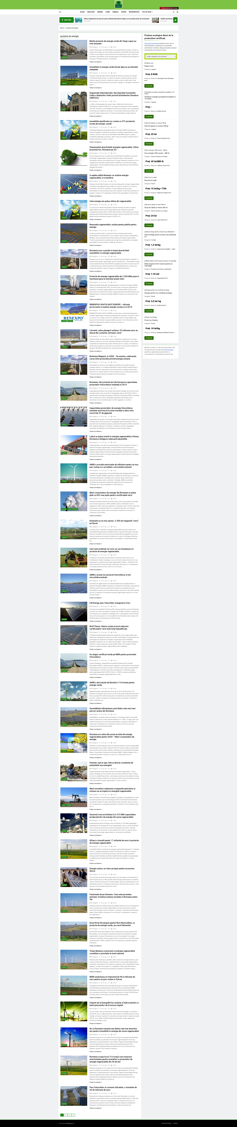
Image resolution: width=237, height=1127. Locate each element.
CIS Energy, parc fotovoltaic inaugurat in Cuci (110, 603)
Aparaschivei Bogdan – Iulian (166, 249)
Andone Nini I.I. (162, 305)
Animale (115, 12)
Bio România (169, 350)
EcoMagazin (94, 47)
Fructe (153, 184)
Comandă (149, 86)
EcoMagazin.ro (69, 1123)
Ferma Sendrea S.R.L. (163, 138)
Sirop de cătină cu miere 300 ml (155, 207)
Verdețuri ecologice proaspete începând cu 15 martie (160, 98)
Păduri (123, 12)
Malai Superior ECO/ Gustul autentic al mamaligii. (158, 265)
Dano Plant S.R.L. (162, 220)
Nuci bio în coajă (150, 180)
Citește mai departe (95, 62)
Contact (175, 1123)
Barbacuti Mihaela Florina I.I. (166, 332)
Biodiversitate (134, 12)
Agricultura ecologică (151, 43)
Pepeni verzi (148, 66)
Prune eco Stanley (151, 320)
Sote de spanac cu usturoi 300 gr (156, 126)
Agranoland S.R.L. (162, 278)
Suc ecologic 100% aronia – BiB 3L (157, 153)
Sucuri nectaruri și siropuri (159, 156)
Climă (108, 12)
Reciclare (91, 12)
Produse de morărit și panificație (161, 269)
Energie (100, 12)
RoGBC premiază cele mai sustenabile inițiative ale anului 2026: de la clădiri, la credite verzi (104, 19)
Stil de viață (146, 12)
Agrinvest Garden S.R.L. (164, 193)
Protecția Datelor (167, 1123)
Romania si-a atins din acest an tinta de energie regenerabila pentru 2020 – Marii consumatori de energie (112, 737)
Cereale (153, 240)
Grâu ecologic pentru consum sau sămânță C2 (160, 236)
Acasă (82, 12)
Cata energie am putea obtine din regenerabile (110, 201)
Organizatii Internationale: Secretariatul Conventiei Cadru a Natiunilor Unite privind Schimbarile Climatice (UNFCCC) (114, 95)
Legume (153, 69)
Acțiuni (64, 321)
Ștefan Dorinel (161, 111)
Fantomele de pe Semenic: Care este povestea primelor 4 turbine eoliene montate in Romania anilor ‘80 (114, 897)
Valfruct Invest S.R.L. (163, 165)
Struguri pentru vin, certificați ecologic (158, 293)
